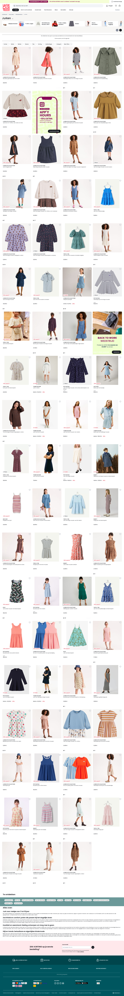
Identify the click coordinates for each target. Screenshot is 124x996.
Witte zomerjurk (77, 900)
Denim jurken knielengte (27, 900)
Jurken (25, 14)
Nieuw (56, 10)
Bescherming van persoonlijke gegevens (43, 992)
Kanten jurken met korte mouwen (101, 900)
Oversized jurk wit (9, 900)
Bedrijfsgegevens (18, 992)
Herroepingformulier (71, 992)
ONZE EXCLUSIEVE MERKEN (73, 968)
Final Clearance (48, 10)
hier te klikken (81, 951)
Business (117, 10)
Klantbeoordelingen (97, 992)
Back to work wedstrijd (26, 10)
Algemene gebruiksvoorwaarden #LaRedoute (84, 992)
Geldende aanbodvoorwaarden (8, 992)
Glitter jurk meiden (51, 900)
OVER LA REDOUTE (15, 968)
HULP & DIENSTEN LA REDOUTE (46, 968)
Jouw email (65, 944)
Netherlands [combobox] (117, 992)
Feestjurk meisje (8, 903)
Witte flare (17, 900)
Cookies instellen (54, 992)
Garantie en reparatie (63, 992)
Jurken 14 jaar (68, 900)
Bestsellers (63, 10)
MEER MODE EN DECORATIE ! (101, 968)
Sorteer (5, 44)
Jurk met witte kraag (40, 900)
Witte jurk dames (18, 903)
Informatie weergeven (62, 974)
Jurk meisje (60, 900)
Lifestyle (71, 10)
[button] (119, 5)
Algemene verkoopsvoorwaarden (28, 992)
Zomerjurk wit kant (87, 900)
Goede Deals (38, 10)
